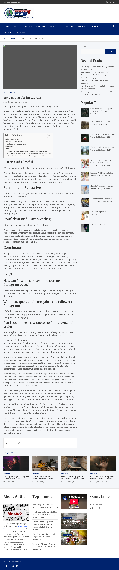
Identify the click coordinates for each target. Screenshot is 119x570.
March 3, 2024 (67, 543)
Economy (27, 26)
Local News (82, 26)
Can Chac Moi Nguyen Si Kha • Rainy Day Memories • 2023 (73, 523)
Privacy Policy (96, 508)
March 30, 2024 (8, 482)
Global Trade (41, 26)
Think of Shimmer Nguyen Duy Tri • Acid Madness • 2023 (42, 478)
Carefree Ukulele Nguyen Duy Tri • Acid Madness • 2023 (102, 478)
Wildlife (8, 32)
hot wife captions (16, 443)
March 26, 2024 (95, 482)
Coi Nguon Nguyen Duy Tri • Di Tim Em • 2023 (16, 477)
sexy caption (66, 443)
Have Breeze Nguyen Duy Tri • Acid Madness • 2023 (73, 477)
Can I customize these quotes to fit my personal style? (27, 156)
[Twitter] (110, 2)
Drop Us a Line (20, 32)
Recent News (54, 26)
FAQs (8, 149)
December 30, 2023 (10, 102)
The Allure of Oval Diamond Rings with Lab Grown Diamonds (43, 537)
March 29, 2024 (66, 482)
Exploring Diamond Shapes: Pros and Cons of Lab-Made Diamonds (43, 546)
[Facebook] (104, 2)
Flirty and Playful (12, 139)
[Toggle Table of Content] (48, 136)
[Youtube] (114, 2)
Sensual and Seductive (14, 141)
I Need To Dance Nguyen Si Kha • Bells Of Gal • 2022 (73, 540)
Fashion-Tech (69, 26)
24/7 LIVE (9, 452)
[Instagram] (107, 2)
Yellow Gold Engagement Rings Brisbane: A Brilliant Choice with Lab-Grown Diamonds (97, 80)
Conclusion (10, 146)
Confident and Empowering (16, 144)
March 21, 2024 (68, 526)
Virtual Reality (97, 26)
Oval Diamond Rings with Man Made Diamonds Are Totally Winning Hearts (44, 514)
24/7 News (16, 26)
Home (7, 26)
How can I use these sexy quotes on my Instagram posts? (28, 151)
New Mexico (23, 102)
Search (83, 46)
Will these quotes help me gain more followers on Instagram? (30, 153)
